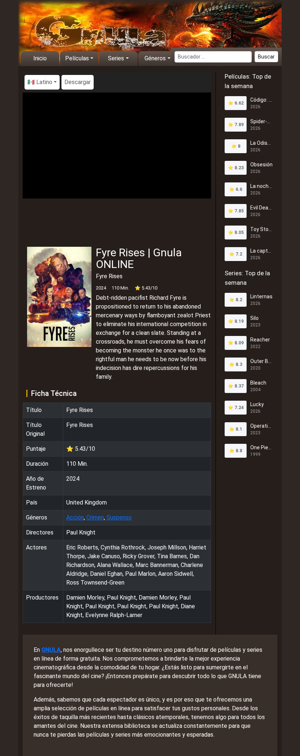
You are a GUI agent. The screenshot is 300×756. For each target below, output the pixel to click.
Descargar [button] (77, 82)
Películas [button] (77, 58)
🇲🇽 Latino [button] (39, 82)
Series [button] (116, 58)
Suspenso (119, 517)
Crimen (95, 517)
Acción (75, 517)
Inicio (40, 58)
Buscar (266, 57)
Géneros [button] (155, 58)
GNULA (51, 649)
